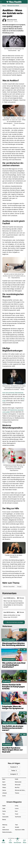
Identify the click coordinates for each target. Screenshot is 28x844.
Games (4, 790)
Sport (3, 782)
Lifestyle (4, 793)
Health (4, 805)
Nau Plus (17, 787)
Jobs (3, 827)
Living (16, 805)
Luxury (17, 808)
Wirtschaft (17, 784)
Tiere (3, 814)
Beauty (4, 819)
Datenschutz (5, 829)
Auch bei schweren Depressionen (12, 392)
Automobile (5, 816)
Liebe (3, 808)
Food (16, 811)
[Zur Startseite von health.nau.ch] (14, 2)
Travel (16, 814)
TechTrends (18, 816)
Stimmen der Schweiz (20, 790)
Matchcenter (18, 782)
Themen (17, 793)
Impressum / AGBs (20, 829)
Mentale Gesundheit (13, 5)
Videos (4, 787)
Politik (16, 779)
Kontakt (17, 827)
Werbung (4, 824)
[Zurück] (1, 2)
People (4, 784)
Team (16, 824)
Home (4, 5)
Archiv (4, 795)
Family (4, 811)
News (3, 779)
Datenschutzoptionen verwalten (8, 832)
